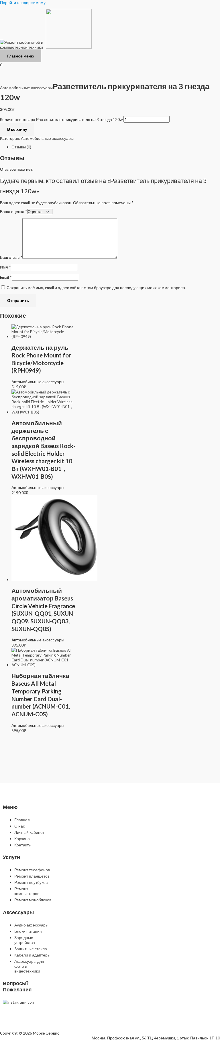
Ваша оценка (13, 211)
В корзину (17, 129)
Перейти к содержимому (23, 2)
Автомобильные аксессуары (26, 87)
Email (6, 277)
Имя (5, 267)
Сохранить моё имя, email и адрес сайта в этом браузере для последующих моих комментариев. (96, 287)
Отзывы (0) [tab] (21, 146)
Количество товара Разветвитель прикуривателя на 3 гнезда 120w (61, 119)
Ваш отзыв (11, 257)
